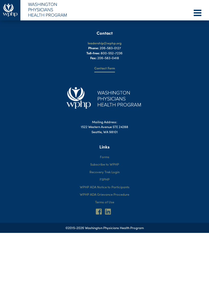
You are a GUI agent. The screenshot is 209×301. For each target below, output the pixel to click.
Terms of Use (104, 201)
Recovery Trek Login (104, 171)
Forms (104, 156)
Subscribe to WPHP (104, 164)
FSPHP (105, 179)
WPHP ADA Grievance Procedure (104, 194)
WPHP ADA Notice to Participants (104, 186)
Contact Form (104, 68)
